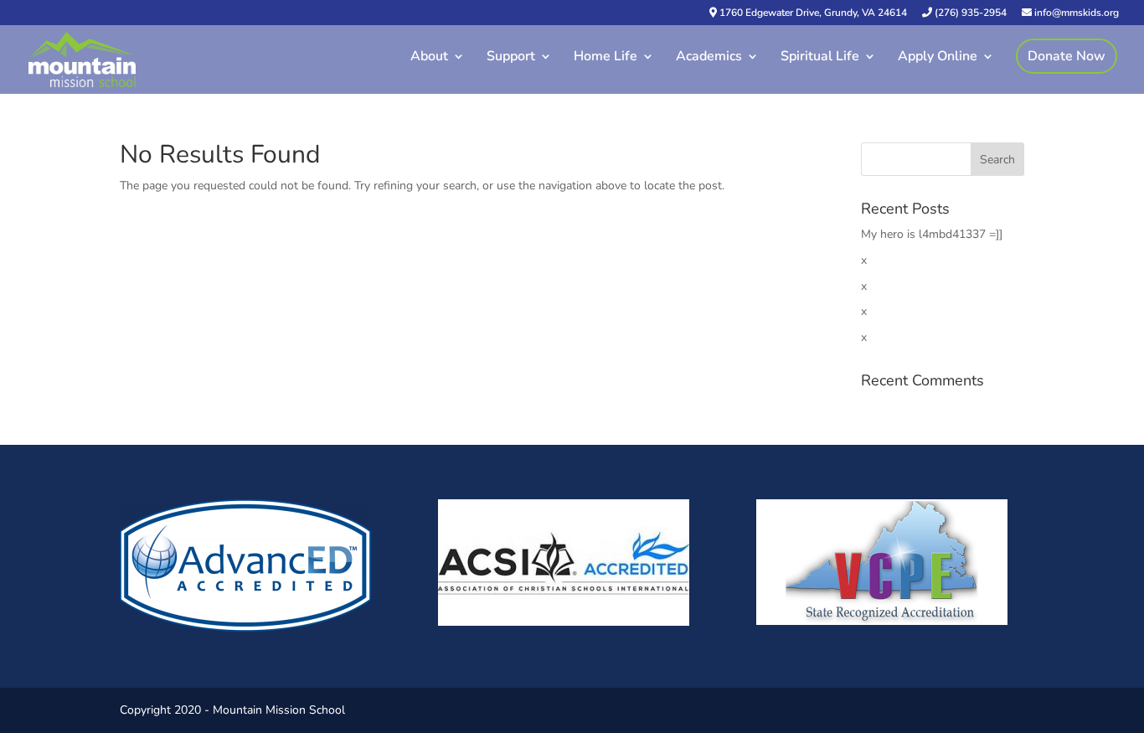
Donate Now (1066, 56)
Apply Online (937, 57)
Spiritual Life (820, 57)
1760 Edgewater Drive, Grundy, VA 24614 (812, 13)
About (429, 57)
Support (511, 57)
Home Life (605, 57)
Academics (709, 57)
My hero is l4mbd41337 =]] (931, 234)
